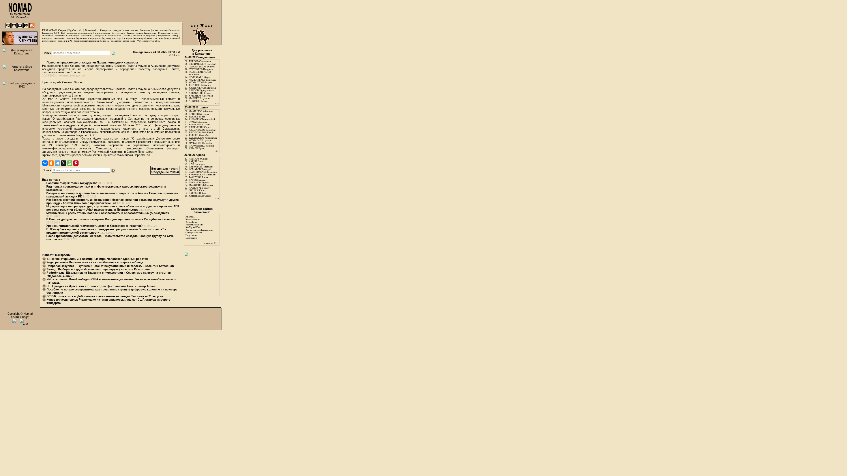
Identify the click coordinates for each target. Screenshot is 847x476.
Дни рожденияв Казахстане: (202, 52)
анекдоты (116, 40)
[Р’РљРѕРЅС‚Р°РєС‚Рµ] (45, 163)
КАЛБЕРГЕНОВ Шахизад (202, 87)
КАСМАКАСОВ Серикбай (202, 129)
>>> (217, 103)
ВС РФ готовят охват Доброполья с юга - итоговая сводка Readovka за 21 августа (105, 296)
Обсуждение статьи (165, 172)
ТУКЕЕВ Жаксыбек (199, 135)
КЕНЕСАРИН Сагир (199, 124)
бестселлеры (118, 33)
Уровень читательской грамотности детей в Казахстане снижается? (94, 225)
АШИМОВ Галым (198, 101)
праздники (93, 40)
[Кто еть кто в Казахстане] (201, 295)
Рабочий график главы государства (71, 183)
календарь (139, 38)
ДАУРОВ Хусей (197, 179)
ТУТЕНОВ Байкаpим (200, 85)
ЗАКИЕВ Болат (197, 116)
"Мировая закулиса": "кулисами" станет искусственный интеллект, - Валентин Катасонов (110, 266)
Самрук (62, 30)
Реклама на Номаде (168, 33)
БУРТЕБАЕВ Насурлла (201, 69)
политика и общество (67, 35)
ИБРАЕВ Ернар (197, 148)
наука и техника (154, 38)
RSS (63, 33)
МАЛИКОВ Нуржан (199, 98)
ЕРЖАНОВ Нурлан (199, 182)
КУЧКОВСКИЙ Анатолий (202, 174)
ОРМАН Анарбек (198, 122)
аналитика (47, 35)
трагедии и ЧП (65, 40)
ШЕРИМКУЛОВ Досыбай (202, 64)
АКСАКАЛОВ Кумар (200, 93)
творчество (164, 35)
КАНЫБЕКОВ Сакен (200, 195)
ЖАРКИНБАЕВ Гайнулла (202, 79)
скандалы (59, 38)
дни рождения (102, 33)
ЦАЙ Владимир (197, 164)
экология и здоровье (144, 35)
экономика (86, 35)
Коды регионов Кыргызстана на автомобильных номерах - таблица (95, 262)
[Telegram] (57, 163)
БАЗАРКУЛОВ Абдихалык (203, 137)
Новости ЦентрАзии (56, 255)
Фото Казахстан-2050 (148, 40)
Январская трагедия (110, 30)
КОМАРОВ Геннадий (200, 169)
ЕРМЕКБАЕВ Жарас (200, 77)
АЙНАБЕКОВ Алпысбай (202, 119)
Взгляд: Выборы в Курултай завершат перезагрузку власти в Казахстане (98, 269)
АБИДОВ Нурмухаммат (201, 90)
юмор (175, 35)
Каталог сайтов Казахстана (141, 33)
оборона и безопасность (108, 35)
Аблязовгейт (91, 30)
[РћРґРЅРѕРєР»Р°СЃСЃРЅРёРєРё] (51, 163)
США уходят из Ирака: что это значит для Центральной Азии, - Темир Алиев (101, 286)
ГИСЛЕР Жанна (197, 190)
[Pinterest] (76, 163)
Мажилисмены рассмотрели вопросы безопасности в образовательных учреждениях (107, 213)
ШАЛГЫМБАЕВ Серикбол (203, 172)
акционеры (81, 40)
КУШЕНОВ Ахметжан (201, 95)
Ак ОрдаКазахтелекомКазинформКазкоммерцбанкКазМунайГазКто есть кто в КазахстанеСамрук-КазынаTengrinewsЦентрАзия (199, 227)
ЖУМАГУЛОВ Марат (200, 82)
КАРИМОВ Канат (198, 193)
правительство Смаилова (165, 30)
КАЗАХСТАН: (49, 30)
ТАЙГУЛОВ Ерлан (198, 177)
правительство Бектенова (136, 30)
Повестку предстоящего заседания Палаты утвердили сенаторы (92, 62)
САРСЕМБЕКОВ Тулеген (202, 66)
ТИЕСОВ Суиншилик (200, 61)
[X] (63, 163)
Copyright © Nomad (20, 313)
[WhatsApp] (69, 163)
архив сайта (129, 40)
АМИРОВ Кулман (198, 158)
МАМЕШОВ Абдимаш (201, 111)
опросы (105, 40)
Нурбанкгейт (75, 30)
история (128, 38)
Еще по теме (51, 179)
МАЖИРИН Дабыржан (201, 185)
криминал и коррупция (89, 38)
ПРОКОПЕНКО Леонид (201, 145)
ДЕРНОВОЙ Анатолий (201, 166)
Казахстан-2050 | (51, 33)
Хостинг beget (20, 317)
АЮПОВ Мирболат (199, 187)
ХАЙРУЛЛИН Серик (200, 127)
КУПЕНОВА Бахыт (199, 114)
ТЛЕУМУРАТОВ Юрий (201, 132)
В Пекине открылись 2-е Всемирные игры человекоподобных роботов (97, 258)
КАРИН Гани (196, 161)
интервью (47, 38)
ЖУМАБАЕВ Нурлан (200, 140)
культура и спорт (112, 38)
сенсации (70, 38)
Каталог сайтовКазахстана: (202, 210)
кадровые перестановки (79, 33)
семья (127, 35)
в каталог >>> (211, 243)
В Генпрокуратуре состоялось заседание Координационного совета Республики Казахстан (111, 219)
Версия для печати (164, 168)
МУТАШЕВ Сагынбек (200, 143)
